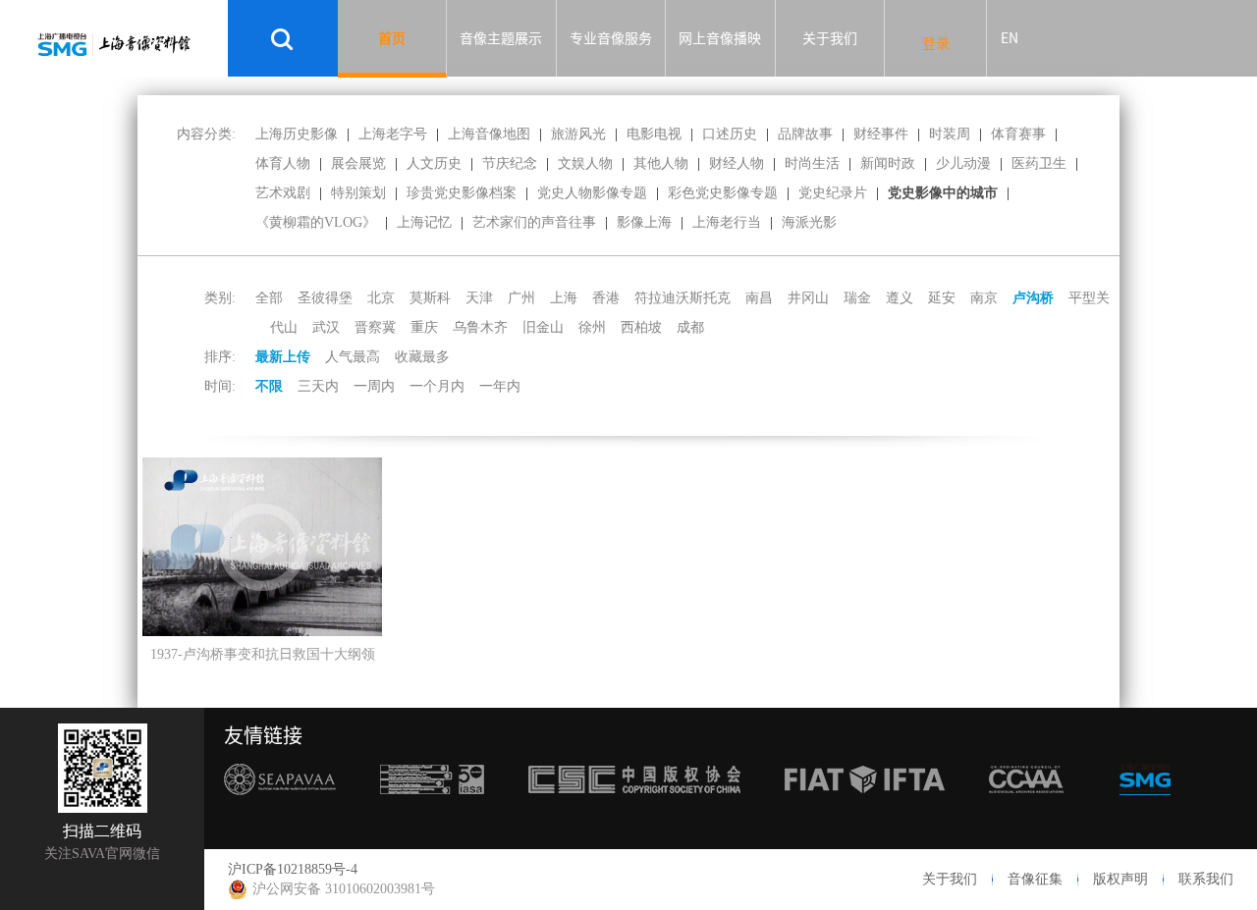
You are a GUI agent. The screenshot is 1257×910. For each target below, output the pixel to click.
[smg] (1145, 806)
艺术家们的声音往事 (534, 222)
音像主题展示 (501, 38)
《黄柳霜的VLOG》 (315, 222)
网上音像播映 (720, 38)
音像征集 (1035, 879)
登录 (936, 43)
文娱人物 (585, 163)
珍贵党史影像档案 (462, 193)
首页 (392, 38)
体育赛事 (1018, 134)
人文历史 (434, 163)
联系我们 (1205, 879)
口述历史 (729, 134)
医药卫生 (1038, 163)
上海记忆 (424, 222)
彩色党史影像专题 (723, 193)
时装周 (949, 134)
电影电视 (654, 134)
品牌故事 (805, 134)
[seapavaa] (280, 806)
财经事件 (880, 134)
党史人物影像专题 (592, 193)
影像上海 (644, 222)
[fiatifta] (865, 806)
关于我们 (829, 38)
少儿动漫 (963, 163)
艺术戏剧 (282, 193)
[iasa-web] (432, 806)
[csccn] (634, 806)
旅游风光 (578, 134)
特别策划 (358, 193)
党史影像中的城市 (943, 193)
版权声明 (1120, 879)
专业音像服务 (611, 38)
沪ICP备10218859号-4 (292, 869)
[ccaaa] (1026, 806)
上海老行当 (726, 222)
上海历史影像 (296, 134)
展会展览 (358, 163)
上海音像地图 (489, 134)
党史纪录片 (832, 193)
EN (1009, 38)
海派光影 (809, 222)
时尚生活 (812, 163)
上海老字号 (392, 134)
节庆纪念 (509, 163)
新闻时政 (887, 163)
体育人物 (282, 163)
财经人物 (736, 163)
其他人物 (660, 163)
